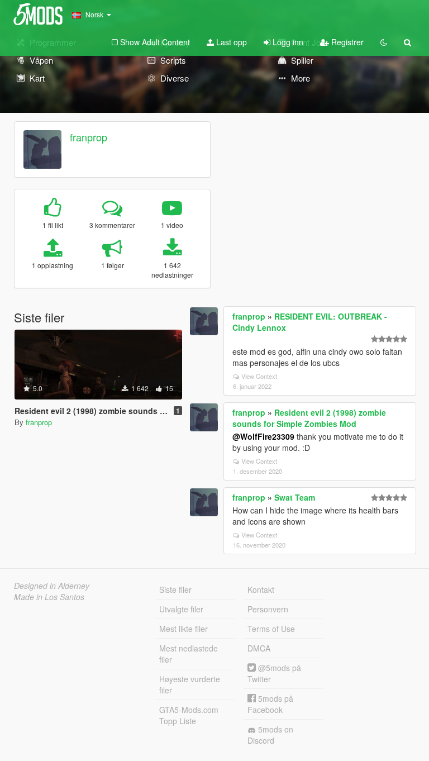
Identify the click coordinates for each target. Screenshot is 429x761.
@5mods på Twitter (274, 673)
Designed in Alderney (51, 585)
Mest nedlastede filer (188, 654)
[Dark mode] (383, 42)
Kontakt (260, 589)
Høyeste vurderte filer (189, 684)
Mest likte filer (183, 628)
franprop (88, 137)
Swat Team (294, 497)
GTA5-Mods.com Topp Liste (188, 715)
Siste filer (175, 589)
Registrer (346, 41)
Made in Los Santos (49, 596)
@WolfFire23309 (263, 436)
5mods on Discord (270, 735)
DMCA (258, 648)
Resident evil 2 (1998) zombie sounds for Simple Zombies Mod (309, 418)
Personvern (267, 609)
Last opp (230, 41)
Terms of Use (271, 628)
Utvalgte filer (181, 609)
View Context (259, 376)
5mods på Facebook (270, 704)
